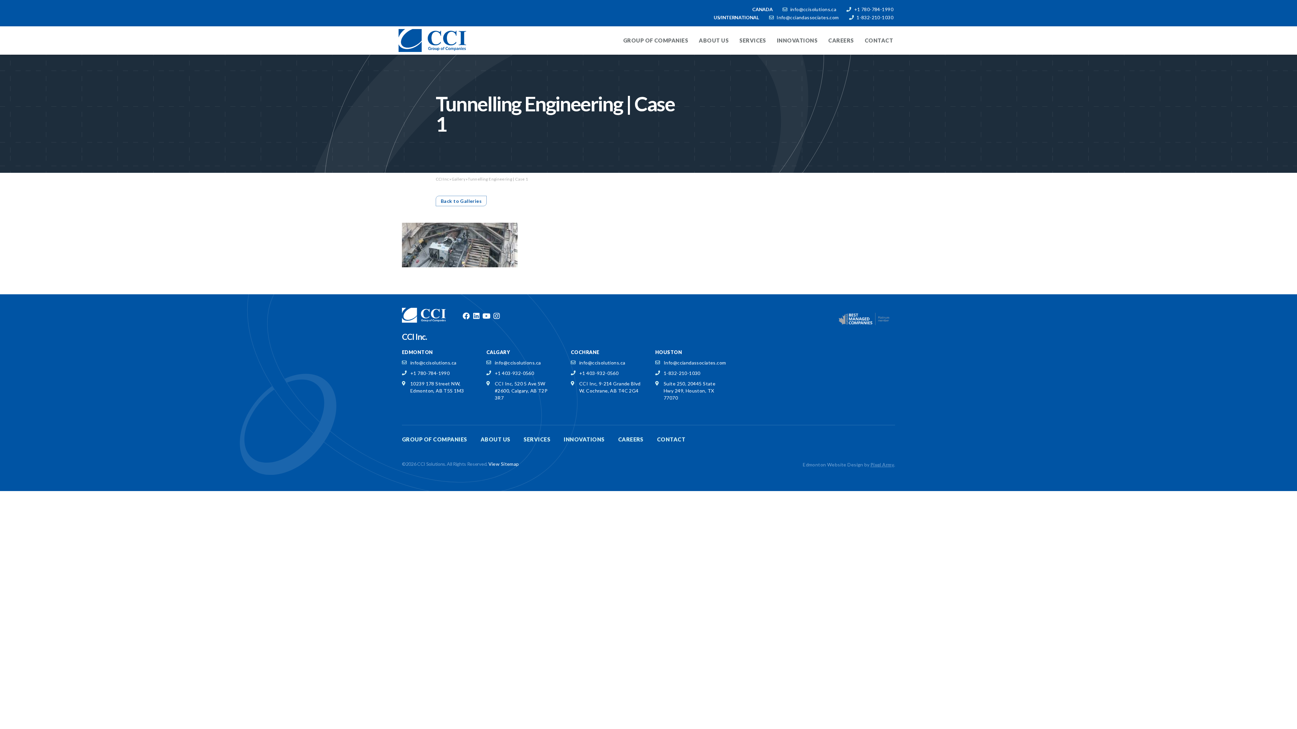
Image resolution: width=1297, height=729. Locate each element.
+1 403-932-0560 (514, 373)
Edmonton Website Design (833, 464)
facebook (466, 316)
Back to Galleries (461, 201)
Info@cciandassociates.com (808, 17)
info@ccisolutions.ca (813, 9)
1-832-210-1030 (875, 17)
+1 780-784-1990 (873, 9)
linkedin (476, 316)
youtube (486, 316)
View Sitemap (503, 464)
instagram (496, 316)
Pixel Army (882, 464)
